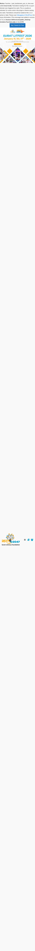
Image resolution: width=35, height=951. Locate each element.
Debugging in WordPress (24, 15)
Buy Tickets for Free (17, 25)
